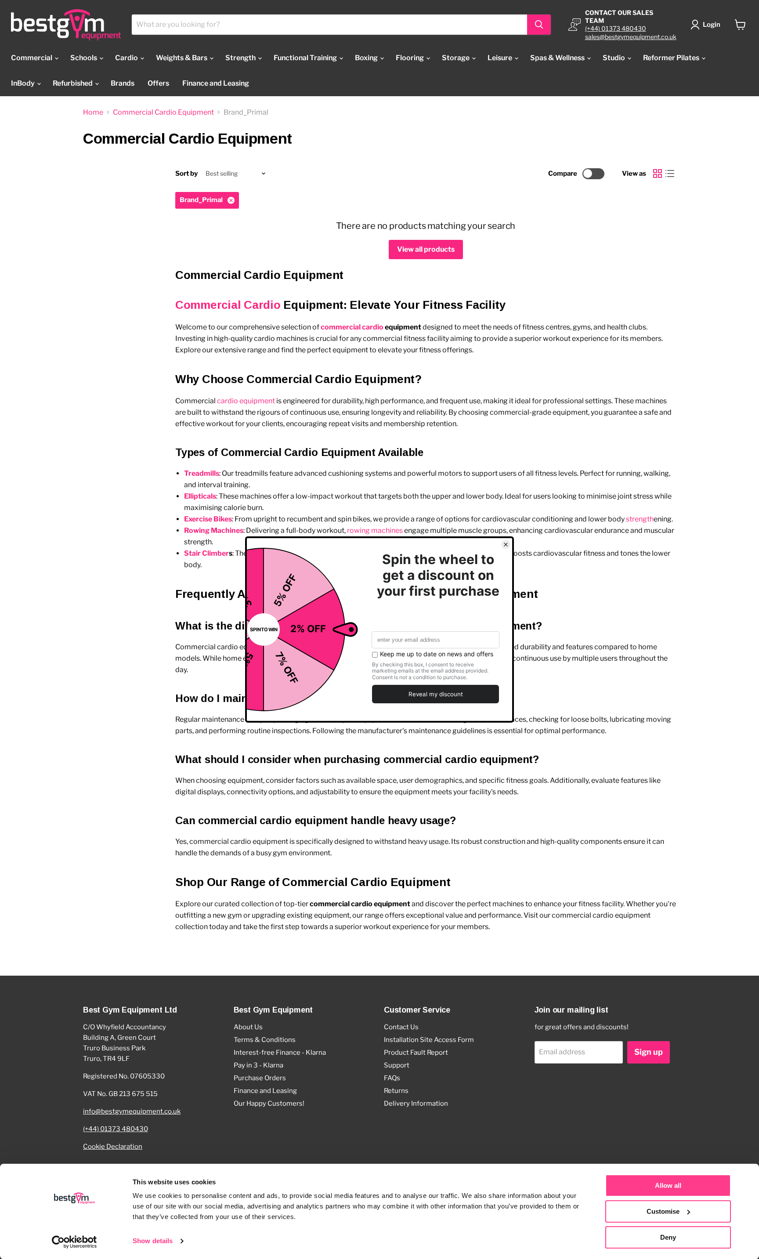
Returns (396, 1091)
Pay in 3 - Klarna (258, 1065)
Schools (84, 58)
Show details (153, 1241)
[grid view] (657, 173)
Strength (241, 58)
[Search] (539, 24)
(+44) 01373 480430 (615, 28)
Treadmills (201, 473)
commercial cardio (352, 327)
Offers (158, 83)
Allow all (668, 1185)
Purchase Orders (260, 1078)
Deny (668, 1237)
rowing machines (375, 530)
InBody (23, 83)
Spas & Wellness (558, 58)
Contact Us (401, 1027)
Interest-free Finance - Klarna (280, 1052)
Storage (456, 58)
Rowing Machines (213, 530)
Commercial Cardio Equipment (163, 112)
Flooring (410, 58)
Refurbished (73, 83)
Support (396, 1065)
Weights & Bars (182, 58)
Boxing (367, 58)
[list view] (670, 173)
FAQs (392, 1078)
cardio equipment (246, 401)
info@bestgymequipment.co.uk (132, 1111)
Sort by (186, 173)
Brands (122, 83)
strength (640, 519)
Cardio (127, 58)
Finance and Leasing (215, 83)
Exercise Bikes (208, 519)
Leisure (500, 58)
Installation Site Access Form (429, 1040)
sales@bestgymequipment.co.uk (630, 36)
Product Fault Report (416, 1052)
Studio (614, 58)
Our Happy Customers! (269, 1103)
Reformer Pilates (672, 58)
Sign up (648, 1051)
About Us (248, 1027)
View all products (426, 249)
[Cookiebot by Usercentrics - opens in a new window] (74, 1241)
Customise (663, 1211)
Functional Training (306, 58)
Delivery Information (416, 1103)
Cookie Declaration (112, 1146)
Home (93, 112)
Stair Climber (206, 553)
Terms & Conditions (265, 1040)
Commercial (32, 58)
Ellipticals (200, 496)
